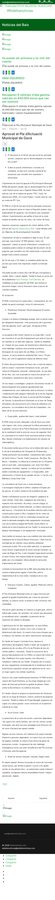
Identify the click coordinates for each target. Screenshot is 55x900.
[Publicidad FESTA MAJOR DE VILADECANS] (27, 6)
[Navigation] (3, 13)
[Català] (41, 1)
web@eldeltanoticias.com (15, 2)
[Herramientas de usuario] (4, 144)
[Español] (50, 1)
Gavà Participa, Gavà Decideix (28, 279)
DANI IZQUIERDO (13, 78)
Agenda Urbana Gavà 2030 (23, 229)
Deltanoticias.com (18, 845)
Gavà (4, 784)
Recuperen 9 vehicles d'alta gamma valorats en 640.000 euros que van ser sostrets (26, 98)
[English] (45, 1)
